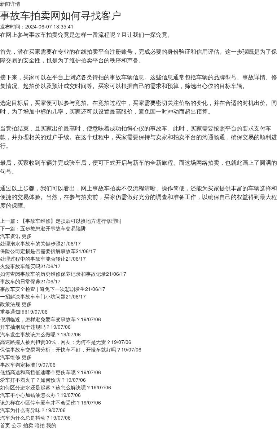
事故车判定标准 (17, 364)
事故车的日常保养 (20, 281)
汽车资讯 (10, 235)
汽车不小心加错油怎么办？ (30, 394)
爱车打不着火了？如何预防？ (33, 379)
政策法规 (10, 304)
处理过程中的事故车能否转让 (33, 258)
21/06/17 (71, 243)
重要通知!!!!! (13, 311)
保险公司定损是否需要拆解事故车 (38, 251)
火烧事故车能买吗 (20, 266)
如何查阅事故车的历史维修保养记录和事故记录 (53, 273)
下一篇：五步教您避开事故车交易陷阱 (43, 228)
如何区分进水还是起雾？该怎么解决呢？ (45, 387)
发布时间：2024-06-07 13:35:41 (37, 26)
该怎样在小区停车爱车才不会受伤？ (40, 402)
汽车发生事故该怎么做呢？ (30, 334)
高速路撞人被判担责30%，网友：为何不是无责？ (55, 341)
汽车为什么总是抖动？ (25, 417)
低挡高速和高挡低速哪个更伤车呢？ (40, 372)
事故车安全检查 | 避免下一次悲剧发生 (42, 288)
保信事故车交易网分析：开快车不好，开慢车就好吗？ (60, 349)
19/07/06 (37, 311)
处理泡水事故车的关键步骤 (30, 243)
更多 (27, 235)
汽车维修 (10, 357)
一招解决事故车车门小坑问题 (33, 296)
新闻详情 (10, 3)
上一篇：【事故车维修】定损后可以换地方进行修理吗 (60, 220)
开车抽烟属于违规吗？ (25, 326)
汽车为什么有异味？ (22, 409)
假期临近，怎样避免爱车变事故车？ (40, 319)
